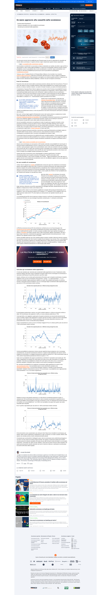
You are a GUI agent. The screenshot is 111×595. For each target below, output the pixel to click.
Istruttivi (19, 57)
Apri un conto (90, 1)
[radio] (79, 22)
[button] (16, 11)
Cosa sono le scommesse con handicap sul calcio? (43, 520)
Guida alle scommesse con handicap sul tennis (42, 509)
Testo (47, 57)
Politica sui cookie (81, 1)
